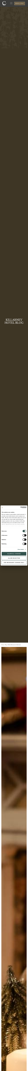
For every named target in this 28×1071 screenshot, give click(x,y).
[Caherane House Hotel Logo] (4, 3)
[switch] (24, 535)
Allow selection (14, 558)
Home (2, 644)
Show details (21, 549)
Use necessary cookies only (14, 562)
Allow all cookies (14, 553)
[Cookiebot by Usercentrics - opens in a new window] (20, 507)
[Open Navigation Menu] (11, 3)
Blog (6, 644)
